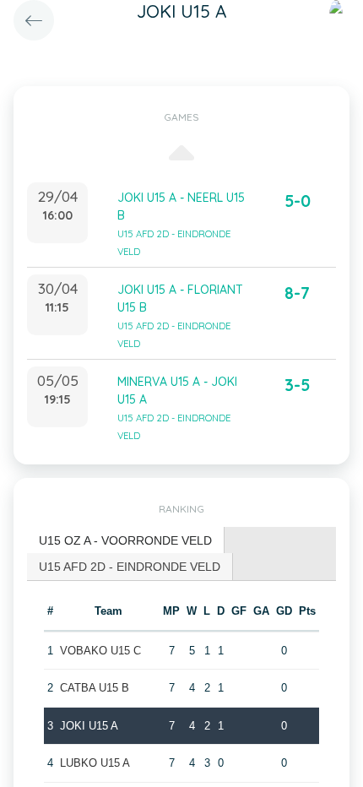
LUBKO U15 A (95, 763)
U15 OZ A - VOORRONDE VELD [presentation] (125, 540)
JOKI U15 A (89, 725)
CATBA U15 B (94, 687)
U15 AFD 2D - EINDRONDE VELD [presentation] (129, 566)
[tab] (126, 541)
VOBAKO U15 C (100, 650)
